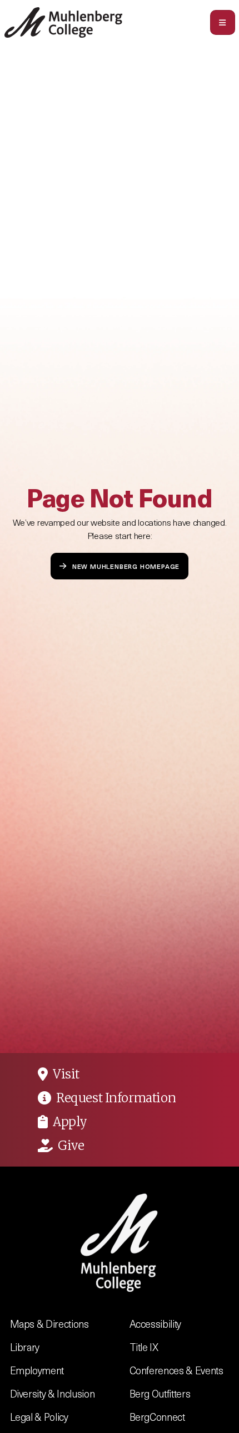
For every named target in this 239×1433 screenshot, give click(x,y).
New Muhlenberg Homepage (126, 566)
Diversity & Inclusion (52, 1393)
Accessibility (156, 1323)
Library (25, 1346)
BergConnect (157, 1416)
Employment (37, 1370)
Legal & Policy (39, 1416)
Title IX (144, 1346)
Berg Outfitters (160, 1393)
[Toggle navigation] (222, 22)
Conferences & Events (176, 1370)
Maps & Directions (49, 1323)
